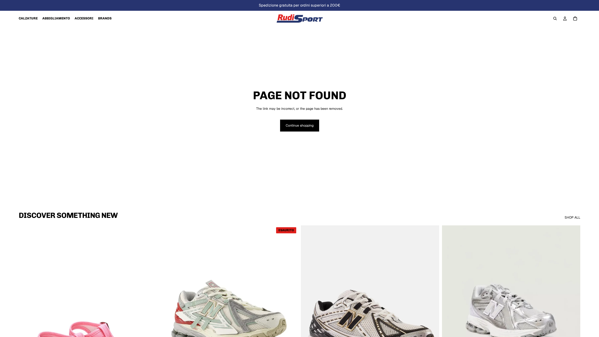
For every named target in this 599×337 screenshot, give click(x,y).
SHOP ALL (572, 217)
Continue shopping (300, 125)
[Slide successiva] (150, 312)
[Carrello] (575, 18)
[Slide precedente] (26, 312)
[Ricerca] (555, 18)
